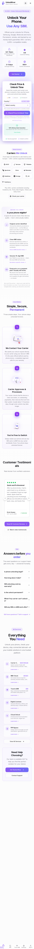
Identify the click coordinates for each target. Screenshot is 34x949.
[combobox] (17, 105)
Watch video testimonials (18, 530)
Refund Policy (18, 120)
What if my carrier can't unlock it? (15, 600)
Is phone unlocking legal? (13, 572)
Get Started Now (15, 770)
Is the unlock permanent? (13, 592)
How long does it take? (12, 578)
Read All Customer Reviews (16, 524)
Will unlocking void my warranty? (12, 585)
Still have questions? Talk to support (16, 614)
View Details (17, 132)
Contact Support (17, 775)
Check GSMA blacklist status (17, 249)
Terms (27, 117)
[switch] (25, 3)
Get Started (15, 74)
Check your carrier (18, 196)
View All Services (15, 741)
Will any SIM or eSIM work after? (16, 607)
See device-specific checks (17, 262)
